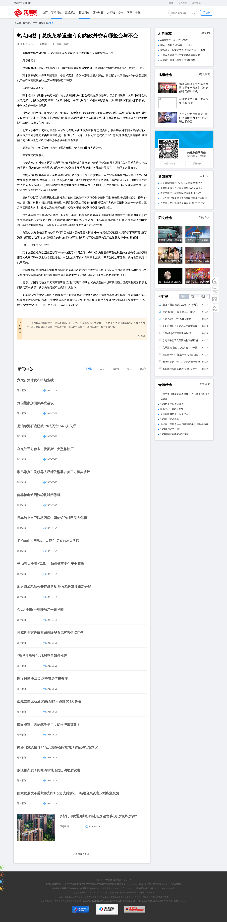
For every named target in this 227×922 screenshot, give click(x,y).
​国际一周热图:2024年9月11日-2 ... (177, 45)
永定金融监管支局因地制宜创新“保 (180, 340)
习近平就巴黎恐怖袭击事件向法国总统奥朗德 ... (185, 198)
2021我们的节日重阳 (170, 429)
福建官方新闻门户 (22, 3)
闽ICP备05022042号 (87, 884)
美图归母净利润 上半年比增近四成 (180, 355)
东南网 (18, 23)
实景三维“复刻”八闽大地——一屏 (180, 347)
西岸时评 (98, 12)
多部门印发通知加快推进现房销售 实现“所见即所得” (98, 816)
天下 (35, 23)
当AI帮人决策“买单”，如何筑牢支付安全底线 (50, 564)
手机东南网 (198, 163)
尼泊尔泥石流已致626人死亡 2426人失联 (46, 426)
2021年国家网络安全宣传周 (174, 434)
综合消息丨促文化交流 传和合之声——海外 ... (184, 50)
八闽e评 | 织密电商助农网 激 (177, 333)
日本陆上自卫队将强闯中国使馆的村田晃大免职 (52, 518)
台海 (120, 12)
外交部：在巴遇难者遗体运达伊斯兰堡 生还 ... (184, 203)
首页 (45, 12)
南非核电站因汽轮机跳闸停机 (38, 495)
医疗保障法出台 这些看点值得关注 (42, 678)
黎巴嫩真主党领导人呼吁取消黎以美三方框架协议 (53, 472)
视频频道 (204, 74)
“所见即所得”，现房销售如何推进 (42, 655)
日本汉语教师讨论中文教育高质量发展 (180, 55)
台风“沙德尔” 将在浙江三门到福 (179, 312)
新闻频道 (56, 12)
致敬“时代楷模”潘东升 (171, 409)
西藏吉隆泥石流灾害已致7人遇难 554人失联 (49, 701)
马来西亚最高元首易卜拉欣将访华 (177, 60)
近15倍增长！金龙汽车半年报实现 (180, 326)
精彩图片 (204, 217)
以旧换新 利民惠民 (170, 261)
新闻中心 (204, 176)
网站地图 (118, 880)
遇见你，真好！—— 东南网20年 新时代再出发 (184, 424)
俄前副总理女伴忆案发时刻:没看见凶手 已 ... (183, 188)
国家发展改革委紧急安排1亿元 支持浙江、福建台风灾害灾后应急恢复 (68, 793)
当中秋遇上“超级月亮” (170, 282)
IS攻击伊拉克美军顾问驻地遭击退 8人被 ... (182, 193)
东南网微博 (169, 163)
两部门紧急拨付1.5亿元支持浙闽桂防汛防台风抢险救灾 (57, 747)
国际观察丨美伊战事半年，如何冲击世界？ (48, 724)
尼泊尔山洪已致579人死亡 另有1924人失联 (48, 541)
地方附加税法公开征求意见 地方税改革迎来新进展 (54, 586)
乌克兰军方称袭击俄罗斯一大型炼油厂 (45, 449)
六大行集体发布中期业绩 (35, 380)
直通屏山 (70, 12)
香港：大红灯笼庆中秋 (197, 282)
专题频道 (204, 384)
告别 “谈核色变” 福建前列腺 (177, 319)
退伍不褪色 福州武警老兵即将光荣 (180, 304)
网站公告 (127, 880)
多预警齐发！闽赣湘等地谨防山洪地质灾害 (48, 770)
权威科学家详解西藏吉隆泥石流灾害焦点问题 (50, 632)
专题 (138, 12)
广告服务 (109, 880)
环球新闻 (43, 23)
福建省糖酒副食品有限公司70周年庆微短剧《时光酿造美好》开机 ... (193, 88)
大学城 (111, 12)
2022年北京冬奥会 (169, 419)
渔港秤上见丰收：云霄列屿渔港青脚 (181, 362)
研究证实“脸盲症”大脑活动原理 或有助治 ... (182, 183)
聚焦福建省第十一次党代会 (174, 414)
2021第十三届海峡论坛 (172, 404)
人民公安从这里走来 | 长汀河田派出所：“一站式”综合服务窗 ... (193, 118)
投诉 (142, 336)
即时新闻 (21, 390)
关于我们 (100, 880)
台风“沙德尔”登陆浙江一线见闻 (40, 609)
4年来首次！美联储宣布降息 (174, 40)
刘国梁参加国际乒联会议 (35, 403)
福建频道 (84, 12)
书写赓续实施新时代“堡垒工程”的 (180, 369)
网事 (129, 12)
